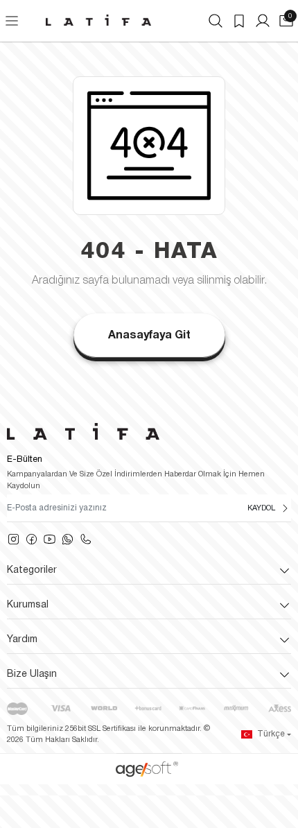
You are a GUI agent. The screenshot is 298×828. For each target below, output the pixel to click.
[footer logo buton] (149, 431)
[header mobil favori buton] (239, 21)
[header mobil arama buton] (215, 21)
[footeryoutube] (49, 539)
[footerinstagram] (13, 539)
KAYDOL (261, 508)
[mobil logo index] (98, 20)
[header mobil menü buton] (11, 21)
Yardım (22, 639)
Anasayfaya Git (149, 335)
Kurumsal (28, 605)
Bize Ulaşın (32, 674)
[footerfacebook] (31, 539)
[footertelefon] (85, 539)
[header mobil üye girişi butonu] (262, 21)
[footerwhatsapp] (67, 539)
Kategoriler (32, 570)
